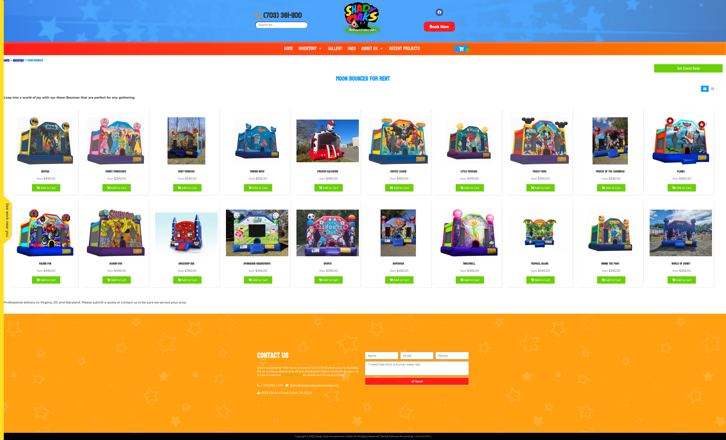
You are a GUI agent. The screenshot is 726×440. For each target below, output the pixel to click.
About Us (369, 48)
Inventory (307, 48)
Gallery (335, 48)
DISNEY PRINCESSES (115, 171)
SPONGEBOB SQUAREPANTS (257, 263)
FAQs (352, 48)
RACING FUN (45, 263)
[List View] (712, 89)
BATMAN (45, 171)
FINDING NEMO (257, 171)
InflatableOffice (422, 436)
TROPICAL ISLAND (539, 263)
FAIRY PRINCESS (186, 171)
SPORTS (328, 263)
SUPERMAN (398, 263)
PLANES (681, 171)
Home (288, 48)
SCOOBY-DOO (115, 263)
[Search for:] (281, 25)
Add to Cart (48, 188)
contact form (292, 375)
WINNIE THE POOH (610, 263)
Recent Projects (404, 48)
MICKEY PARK (540, 171)
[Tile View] (705, 89)
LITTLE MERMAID (469, 171)
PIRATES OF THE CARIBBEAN (610, 171)
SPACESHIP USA (186, 263)
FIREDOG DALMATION (327, 171)
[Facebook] (439, 12)
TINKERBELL (469, 263)
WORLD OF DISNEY (681, 263)
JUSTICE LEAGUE (398, 171)
